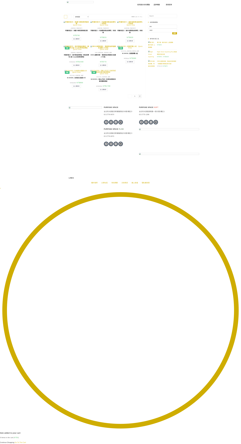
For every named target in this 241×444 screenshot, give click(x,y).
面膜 (110, 52)
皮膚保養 (73, 28)
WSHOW (123, 51)
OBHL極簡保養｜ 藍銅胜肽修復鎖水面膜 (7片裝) (103, 56)
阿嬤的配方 (79, 28)
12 (136, 16)
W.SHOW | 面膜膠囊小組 (130, 53)
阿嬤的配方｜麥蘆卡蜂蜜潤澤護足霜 (76, 30)
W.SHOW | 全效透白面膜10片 (76, 78)
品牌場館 (157, 4)
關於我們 (94, 183)
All (141, 16)
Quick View (76, 72)
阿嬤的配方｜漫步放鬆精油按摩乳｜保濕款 (130, 31)
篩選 (174, 33)
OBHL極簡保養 (99, 52)
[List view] (69, 16)
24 (138, 16)
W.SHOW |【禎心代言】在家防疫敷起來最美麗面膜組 (103, 80)
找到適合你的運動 (143, 4)
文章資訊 (125, 183)
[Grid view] (65, 16)
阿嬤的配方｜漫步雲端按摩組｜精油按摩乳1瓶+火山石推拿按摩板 (76, 56)
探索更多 (169, 4)
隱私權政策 (146, 183)
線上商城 (135, 183)
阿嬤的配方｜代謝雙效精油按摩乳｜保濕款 (103, 31)
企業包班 (104, 183)
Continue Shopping (7, 442)
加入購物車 (76, 39)
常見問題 (114, 183)
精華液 (134, 51)
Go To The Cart (20, 442)
